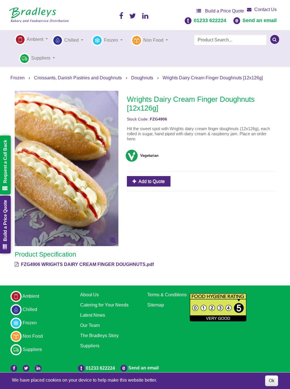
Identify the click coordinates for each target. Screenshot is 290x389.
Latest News (92, 315)
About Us (89, 294)
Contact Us (265, 9)
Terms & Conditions (167, 294)
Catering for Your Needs (104, 305)
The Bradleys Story (99, 335)
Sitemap (155, 305)
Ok (271, 380)
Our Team (90, 325)
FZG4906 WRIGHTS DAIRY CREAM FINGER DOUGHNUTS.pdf (87, 264)
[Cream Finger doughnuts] (66, 168)
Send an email (259, 20)
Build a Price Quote (224, 11)
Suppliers (89, 345)
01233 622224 (210, 20)
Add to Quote (151, 181)
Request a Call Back (5, 161)
